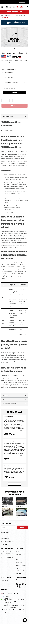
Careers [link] (18, 557)
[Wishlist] (27, 53)
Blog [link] (17, 560)
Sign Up (22, 527)
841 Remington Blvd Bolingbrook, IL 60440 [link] (7, 552)
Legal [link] (22, 605)
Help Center (4, 544)
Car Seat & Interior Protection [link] (16, 16)
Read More (25, 64)
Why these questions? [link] (9, 72)
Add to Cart (14, 106)
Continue (14, 92)
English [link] (13, 593)
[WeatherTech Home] (14, 7)
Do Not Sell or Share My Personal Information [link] (13, 610)
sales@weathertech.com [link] (7, 541)
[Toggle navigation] (2, 7)
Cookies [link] (10, 612)
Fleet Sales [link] (18, 573)
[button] (14, 48)
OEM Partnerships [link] (20, 571)
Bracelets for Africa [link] (21, 565)
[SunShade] (21, 512)
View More (14, 484)
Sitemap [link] (4, 612)
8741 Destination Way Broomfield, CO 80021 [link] (7, 557)
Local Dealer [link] (4, 580)
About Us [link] (18, 551)
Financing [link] (18, 554)
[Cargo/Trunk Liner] (21, 501)
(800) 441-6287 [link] (5, 536)
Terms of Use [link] (6, 605)
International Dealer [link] (6, 583)
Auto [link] (5, 16)
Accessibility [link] (13, 607)
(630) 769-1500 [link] (5, 539)
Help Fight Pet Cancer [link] (21, 568)
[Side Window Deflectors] (7, 512)
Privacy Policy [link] (15, 605)
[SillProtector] (7, 501)
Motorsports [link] (19, 562)
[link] (2, 15)
